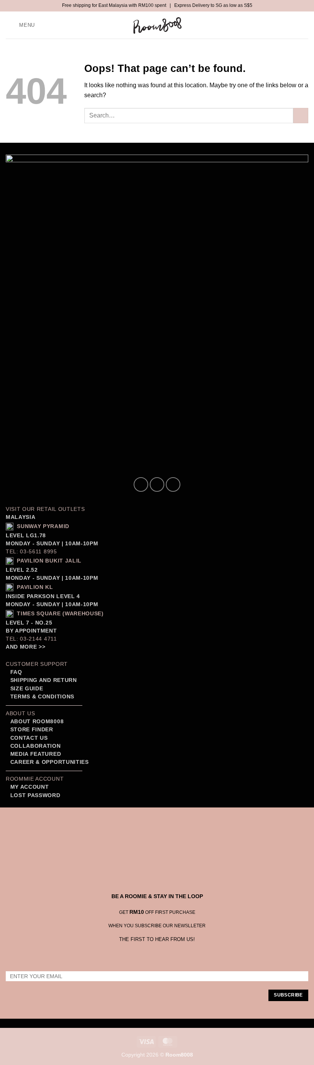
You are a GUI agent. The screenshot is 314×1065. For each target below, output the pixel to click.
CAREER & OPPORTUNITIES (49, 762)
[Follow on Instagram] (157, 484)
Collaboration (35, 746)
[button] (21, 25)
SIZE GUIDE (25, 689)
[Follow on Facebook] (141, 484)
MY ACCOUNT (29, 787)
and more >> (25, 647)
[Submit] (300, 115)
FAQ (15, 672)
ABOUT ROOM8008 (37, 721)
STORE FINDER (31, 729)
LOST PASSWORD (35, 795)
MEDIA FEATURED (34, 754)
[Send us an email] (173, 484)
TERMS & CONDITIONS (41, 697)
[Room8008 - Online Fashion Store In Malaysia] (157, 25)
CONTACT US (29, 738)
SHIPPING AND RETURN (43, 680)
